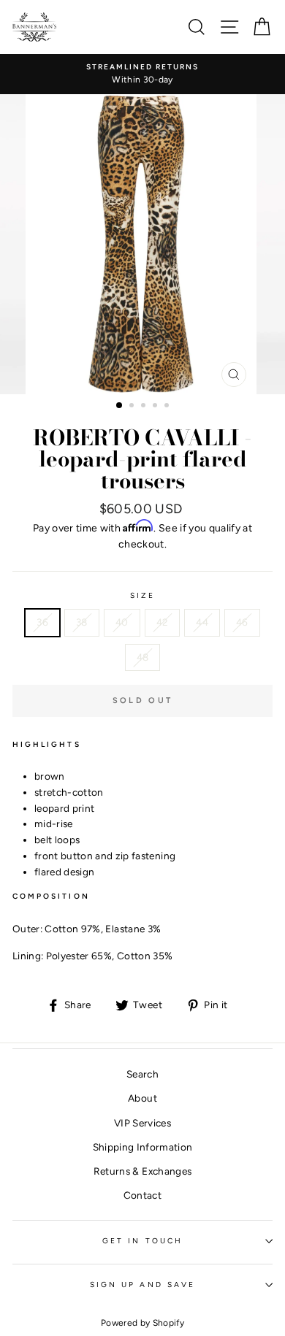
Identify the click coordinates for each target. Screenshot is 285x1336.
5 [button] (168, 406)
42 (162, 622)
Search (142, 1074)
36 (42, 622)
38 (82, 622)
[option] (142, 74)
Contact (142, 1195)
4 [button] (156, 406)
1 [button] (119, 406)
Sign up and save (142, 1284)
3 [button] (144, 406)
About (142, 1098)
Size (142, 595)
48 (143, 657)
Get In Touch (142, 1240)
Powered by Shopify (142, 1323)
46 (242, 622)
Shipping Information (143, 1147)
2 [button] (133, 406)
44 (202, 622)
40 (122, 622)
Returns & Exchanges (142, 1171)
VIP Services (142, 1123)
